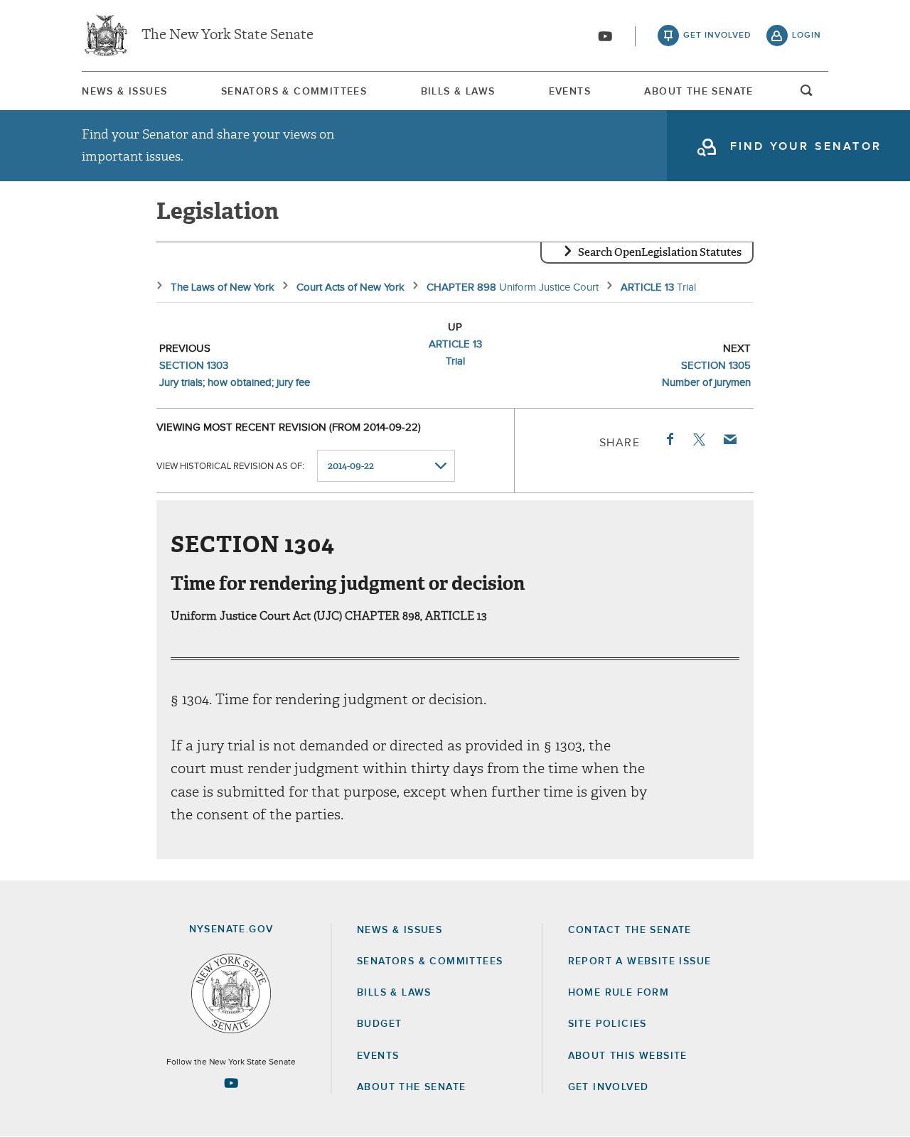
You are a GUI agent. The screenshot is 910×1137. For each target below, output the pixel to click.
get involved (717, 35)
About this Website (627, 1056)
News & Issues (124, 92)
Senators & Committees (294, 92)
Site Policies (607, 1024)
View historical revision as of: (230, 466)
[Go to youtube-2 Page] (231, 1083)
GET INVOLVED (608, 1087)
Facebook (669, 439)
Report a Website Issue (640, 961)
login (806, 35)
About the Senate (411, 1087)
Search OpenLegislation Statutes (660, 252)
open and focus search (807, 94)
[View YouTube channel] (605, 36)
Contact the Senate (630, 930)
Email (729, 439)
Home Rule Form (619, 993)
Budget (379, 1024)
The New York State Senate (227, 35)
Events (570, 92)
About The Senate (698, 92)
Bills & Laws (458, 92)
